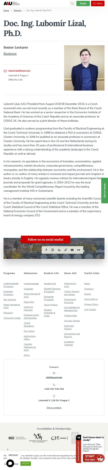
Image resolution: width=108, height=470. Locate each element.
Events (87, 294)
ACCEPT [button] (25, 463)
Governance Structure (70, 301)
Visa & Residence (29, 325)
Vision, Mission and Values (71, 293)
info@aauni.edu (54, 377)
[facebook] (46, 250)
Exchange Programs (49, 298)
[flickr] (78, 250)
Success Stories (72, 320)
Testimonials (70, 315)
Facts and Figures (69, 327)
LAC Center (90, 309)
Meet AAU (29, 302)
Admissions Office (30, 338)
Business (10, 53)
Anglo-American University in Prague (12, 3)
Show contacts (54, 407)
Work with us (91, 299)
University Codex (12, 318)
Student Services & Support (52, 290)
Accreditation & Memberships (72, 309)
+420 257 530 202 (54, 389)
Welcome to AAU (70, 285)
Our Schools (10, 299)
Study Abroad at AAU (12, 306)
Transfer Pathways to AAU (30, 347)
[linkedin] (59, 250)
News (87, 283)
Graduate (28, 288)
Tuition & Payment (28, 309)
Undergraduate (31, 283)
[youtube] (72, 250)
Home (6, 10)
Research (8, 312)
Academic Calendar (69, 343)
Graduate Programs (8, 293)
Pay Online (29, 331)
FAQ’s (27, 355)
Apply (83, 3)
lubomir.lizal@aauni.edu (19, 70)
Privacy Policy (91, 304)
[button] (72, 3)
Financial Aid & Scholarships (31, 317)
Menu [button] (99, 3)
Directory (18, 10)
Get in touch (104, 190)
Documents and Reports (72, 335)
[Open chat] (10, 463)
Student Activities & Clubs (49, 313)
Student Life (50, 283)
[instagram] (53, 250)
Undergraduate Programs (11, 285)
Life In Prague (51, 304)
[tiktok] (66, 250)
